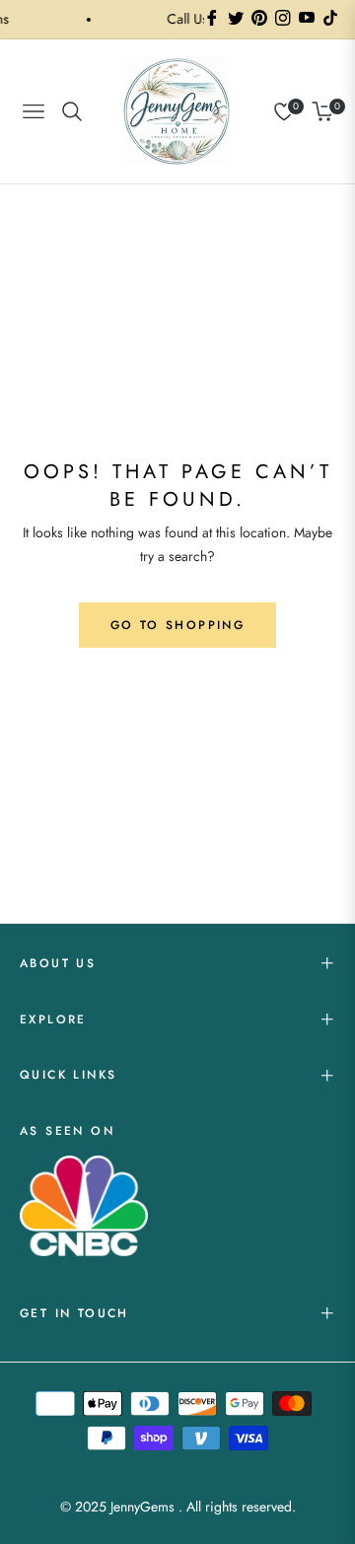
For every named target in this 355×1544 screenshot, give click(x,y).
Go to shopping (178, 625)
